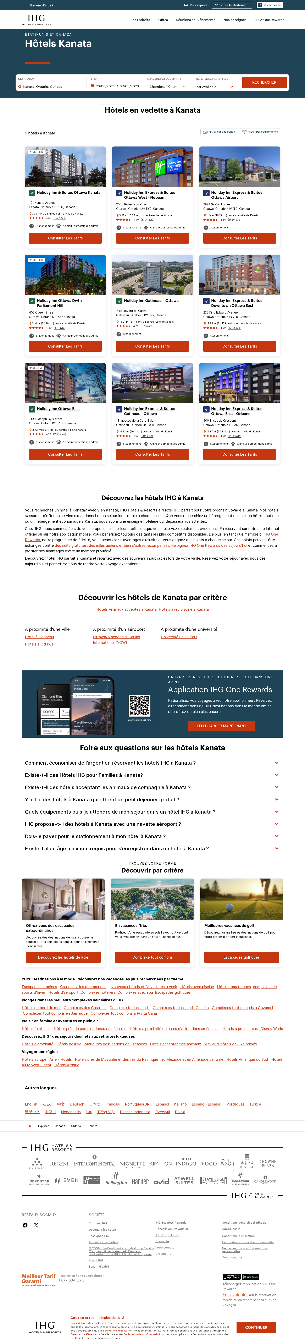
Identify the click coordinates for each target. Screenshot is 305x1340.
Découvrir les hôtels (103, 1229)
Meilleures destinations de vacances (115, 1044)
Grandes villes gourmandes (83, 987)
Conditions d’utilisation (238, 1236)
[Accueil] (30, 1126)
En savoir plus (235, 1294)
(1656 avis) (234, 219)
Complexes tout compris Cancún (181, 1008)
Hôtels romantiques (234, 987)
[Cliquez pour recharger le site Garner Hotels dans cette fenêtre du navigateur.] (140, 1180)
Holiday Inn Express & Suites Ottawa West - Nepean (149, 195)
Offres (163, 19)
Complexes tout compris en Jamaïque (55, 1013)
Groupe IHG (163, 1253)
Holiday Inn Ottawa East (58, 409)
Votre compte (164, 1247)
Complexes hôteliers (98, 992)
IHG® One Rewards (269, 19)
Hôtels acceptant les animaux (175, 1044)
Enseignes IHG (99, 1236)
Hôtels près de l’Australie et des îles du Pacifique (116, 1059)
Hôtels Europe (34, 1059)
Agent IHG (96, 1260)
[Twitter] (36, 1225)
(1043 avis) (234, 327)
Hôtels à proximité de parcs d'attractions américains (174, 1028)
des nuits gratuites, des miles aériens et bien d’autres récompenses (112, 545)
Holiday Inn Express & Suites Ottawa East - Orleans (236, 411)
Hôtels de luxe (68, 1044)
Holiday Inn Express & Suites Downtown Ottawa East (236, 303)
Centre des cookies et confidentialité (248, 1242)
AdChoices (229, 1229)
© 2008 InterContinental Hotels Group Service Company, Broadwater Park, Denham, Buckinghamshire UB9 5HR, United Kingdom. (121, 1251)
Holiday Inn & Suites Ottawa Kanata (68, 192)
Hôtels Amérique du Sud (247, 1059)
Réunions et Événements (195, 19)
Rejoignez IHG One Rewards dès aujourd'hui (209, 545)
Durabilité (162, 1241)
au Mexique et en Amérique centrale (192, 1059)
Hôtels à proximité (37, 1044)
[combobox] (52, 86)
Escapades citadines (39, 987)
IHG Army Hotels (167, 1235)
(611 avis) (59, 327)
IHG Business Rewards (170, 1222)
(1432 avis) (234, 435)
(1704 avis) (147, 219)
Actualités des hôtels (103, 1242)
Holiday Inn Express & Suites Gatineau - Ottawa (149, 411)
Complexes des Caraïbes (85, 1008)
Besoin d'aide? (42, 5)
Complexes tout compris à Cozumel (242, 1008)
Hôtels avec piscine (197, 987)
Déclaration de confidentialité (141, 1334)
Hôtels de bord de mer (41, 1008)
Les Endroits (140, 19)
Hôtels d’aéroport (63, 992)
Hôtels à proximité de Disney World (252, 1028)
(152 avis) (146, 326)
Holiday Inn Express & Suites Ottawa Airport (236, 195)
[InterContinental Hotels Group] (36, 19)
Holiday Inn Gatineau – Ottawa (151, 301)
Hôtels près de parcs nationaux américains (90, 1028)
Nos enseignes (234, 19)
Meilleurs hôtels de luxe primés (230, 1044)
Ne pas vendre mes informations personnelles (245, 1249)
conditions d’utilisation (118, 1330)
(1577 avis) (60, 218)
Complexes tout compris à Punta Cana (124, 1013)
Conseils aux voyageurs (172, 1229)
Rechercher (264, 82)
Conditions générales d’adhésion (245, 1222)
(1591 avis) (59, 434)
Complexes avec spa (135, 992)
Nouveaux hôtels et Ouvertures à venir (144, 987)
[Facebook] (26, 1225)
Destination (26, 78)
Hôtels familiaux (36, 1028)
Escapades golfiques (173, 992)
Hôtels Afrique (66, 1065)
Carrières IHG (98, 1223)
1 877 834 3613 (72, 1279)
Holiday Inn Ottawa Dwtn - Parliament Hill (60, 303)
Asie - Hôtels (60, 1059)
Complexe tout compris (130, 1008)
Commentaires (232, 1257)
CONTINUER (256, 1327)
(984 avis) (147, 435)
